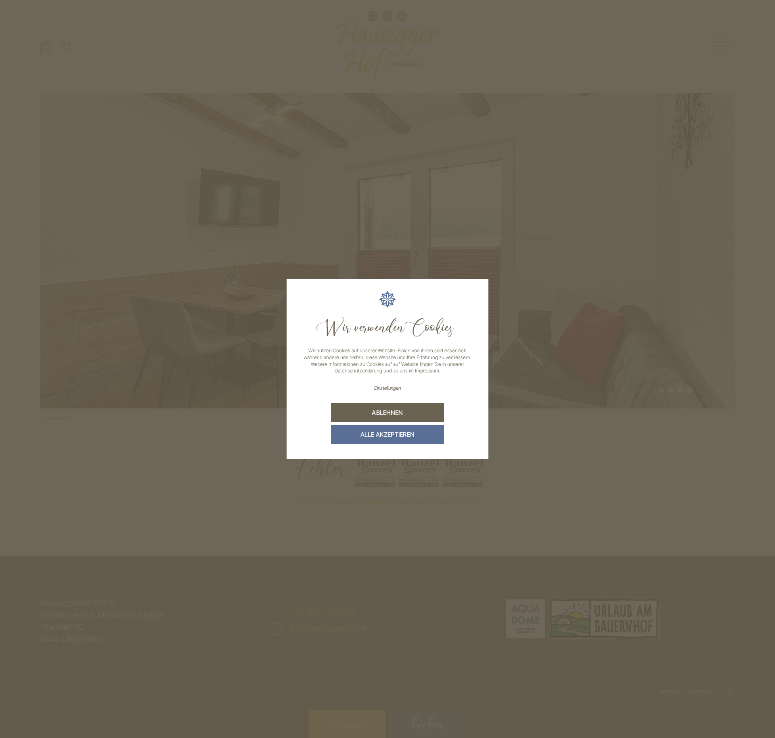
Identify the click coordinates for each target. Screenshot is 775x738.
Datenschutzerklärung (358, 371)
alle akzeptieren (387, 434)
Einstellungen (387, 388)
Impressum (427, 371)
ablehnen (387, 412)
